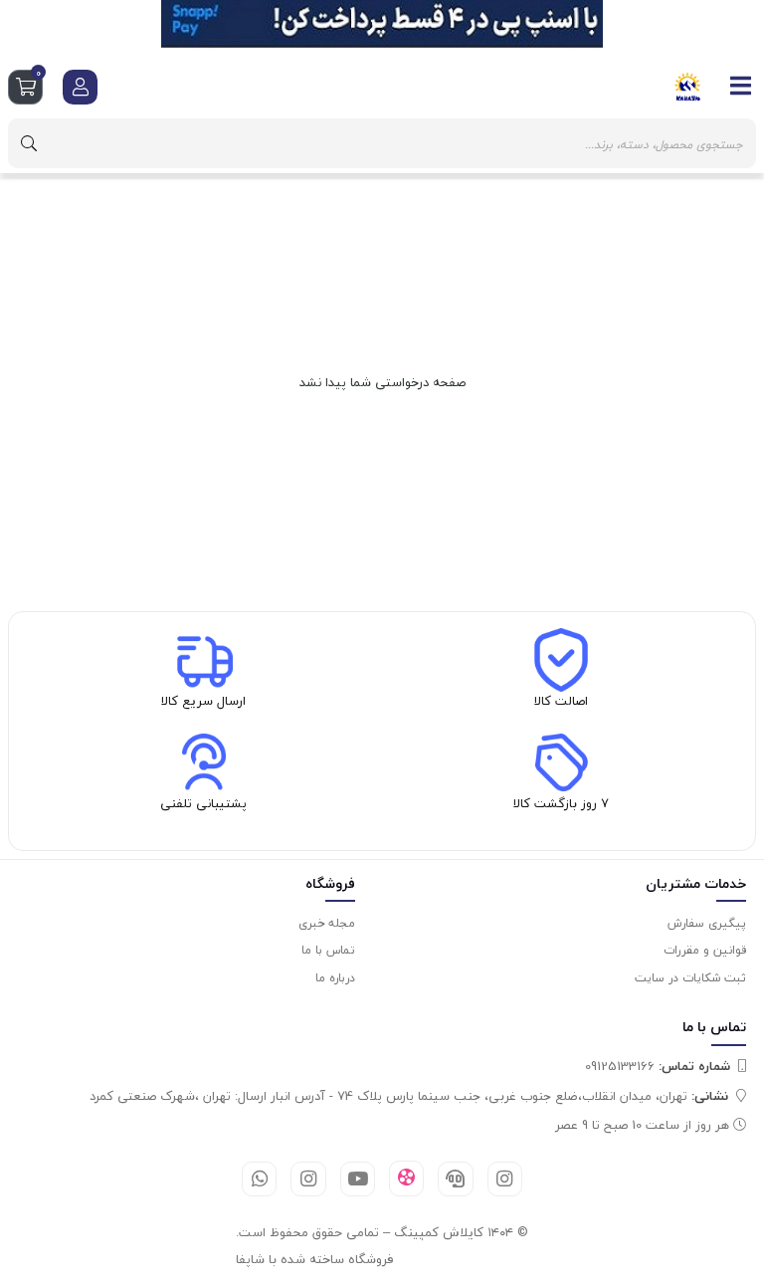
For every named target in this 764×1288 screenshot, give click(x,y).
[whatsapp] (259, 1179)
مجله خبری (326, 923)
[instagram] (504, 1179)
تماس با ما (328, 950)
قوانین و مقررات (705, 950)
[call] (455, 1179)
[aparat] (406, 1178)
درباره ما (335, 977)
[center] (29, 143)
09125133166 (657, 1066)
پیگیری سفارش (707, 923)
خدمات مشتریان (696, 883)
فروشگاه (330, 883)
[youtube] (357, 1179)
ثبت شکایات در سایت (690, 977)
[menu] (741, 85)
